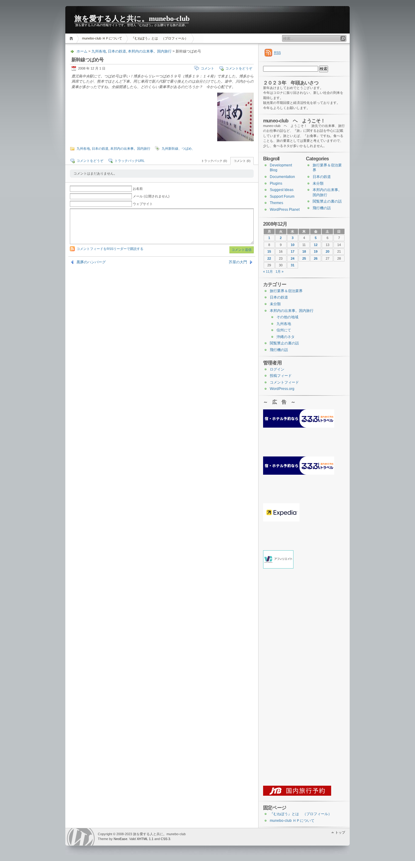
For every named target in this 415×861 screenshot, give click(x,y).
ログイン (277, 369)
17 (292, 251)
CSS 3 (165, 839)
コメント (207, 68)
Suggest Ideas (281, 190)
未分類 (318, 183)
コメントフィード (284, 382)
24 (292, 258)
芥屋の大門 (238, 262)
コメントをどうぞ (238, 68)
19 (315, 251)
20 (327, 251)
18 (304, 251)
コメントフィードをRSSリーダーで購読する (110, 249)
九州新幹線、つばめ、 (178, 148)
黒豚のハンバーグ (91, 262)
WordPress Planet (285, 209)
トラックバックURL (130, 160)
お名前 (138, 188)
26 (315, 258)
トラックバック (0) (214, 160)
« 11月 (268, 271)
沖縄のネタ (285, 337)
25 (304, 258)
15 (269, 251)
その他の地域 (287, 317)
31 (292, 265)
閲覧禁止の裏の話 (327, 201)
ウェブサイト (143, 204)
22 (269, 258)
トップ (340, 832)
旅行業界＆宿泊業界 (286, 291)
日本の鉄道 (117, 51)
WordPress (81, 837)
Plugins (276, 183)
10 (292, 245)
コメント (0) (242, 160)
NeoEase (120, 839)
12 (315, 245)
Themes (276, 203)
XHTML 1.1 (145, 839)
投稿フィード (281, 376)
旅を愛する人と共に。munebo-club (132, 18)
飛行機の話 (322, 208)
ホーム (72, 38)
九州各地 (98, 51)
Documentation (282, 177)
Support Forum (282, 196)
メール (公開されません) (151, 196)
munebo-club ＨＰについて (102, 38)
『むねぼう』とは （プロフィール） (159, 38)
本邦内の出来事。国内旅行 (150, 51)
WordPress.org (282, 389)
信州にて (283, 330)
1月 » (279, 271)
